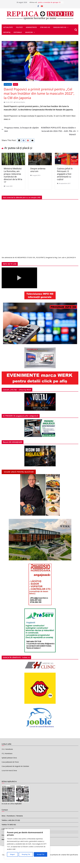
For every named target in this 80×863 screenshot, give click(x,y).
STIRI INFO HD (45, 27)
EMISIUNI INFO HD (59, 27)
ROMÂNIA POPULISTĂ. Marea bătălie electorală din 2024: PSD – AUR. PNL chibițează (58, 131)
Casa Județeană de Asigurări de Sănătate (15, 766)
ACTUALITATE (8, 27)
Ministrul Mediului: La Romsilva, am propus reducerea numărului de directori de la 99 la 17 (13, 175)
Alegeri (12, 854)
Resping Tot (26, 854)
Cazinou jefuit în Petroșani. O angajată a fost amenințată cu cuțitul (64, 174)
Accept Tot (40, 854)
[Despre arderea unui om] (40, 154)
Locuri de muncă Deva (9, 770)
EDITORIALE (18, 32)
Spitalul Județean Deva (9, 758)
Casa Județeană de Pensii (10, 762)
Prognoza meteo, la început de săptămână (21, 129)
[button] (67, 27)
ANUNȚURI (29, 32)
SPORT (15, 84)
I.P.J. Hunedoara (7, 753)
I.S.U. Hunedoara (7, 749)
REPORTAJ (6, 32)
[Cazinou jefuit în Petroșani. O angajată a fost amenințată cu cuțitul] (66, 154)
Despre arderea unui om (37, 170)
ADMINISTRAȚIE (31, 27)
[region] (27, 844)
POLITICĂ (19, 27)
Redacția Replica (20, 102)
